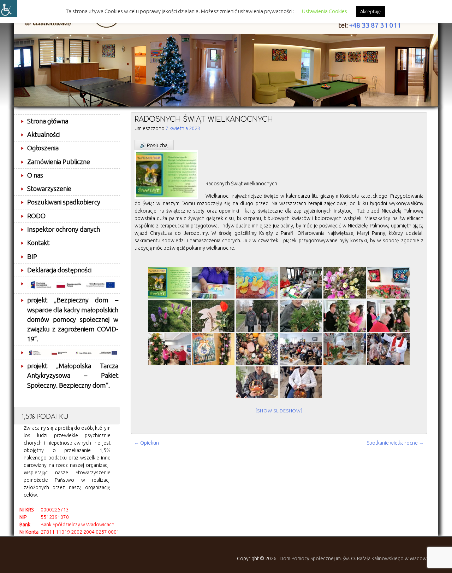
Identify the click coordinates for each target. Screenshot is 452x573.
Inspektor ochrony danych (63, 229)
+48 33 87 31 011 (375, 25)
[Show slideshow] (279, 410)
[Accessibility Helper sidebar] (8, 8)
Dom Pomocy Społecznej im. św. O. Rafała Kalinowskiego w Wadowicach (359, 558)
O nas (35, 175)
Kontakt (38, 242)
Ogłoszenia (43, 147)
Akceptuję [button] (370, 11)
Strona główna (47, 121)
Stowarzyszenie (49, 188)
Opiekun (146, 443)
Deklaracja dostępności (59, 269)
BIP (32, 256)
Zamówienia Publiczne (58, 161)
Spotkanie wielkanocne (395, 443)
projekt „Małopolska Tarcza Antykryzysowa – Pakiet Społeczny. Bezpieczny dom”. (72, 375)
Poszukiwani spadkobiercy (63, 202)
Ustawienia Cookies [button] (324, 11)
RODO (36, 215)
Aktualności (43, 134)
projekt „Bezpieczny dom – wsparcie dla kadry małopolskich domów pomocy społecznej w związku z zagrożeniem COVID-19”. (72, 319)
